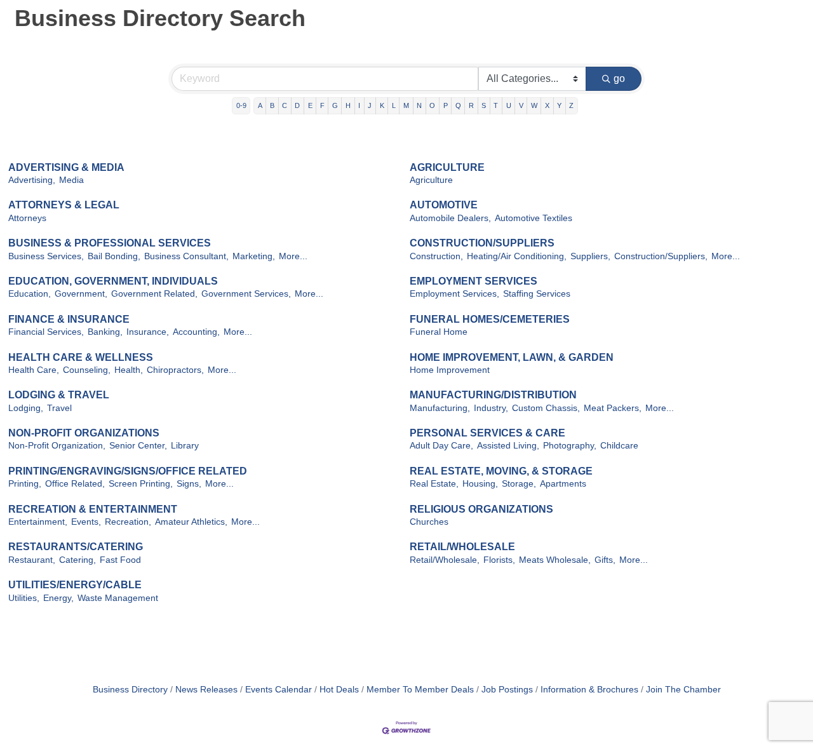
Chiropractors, (175, 370)
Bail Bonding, (114, 256)
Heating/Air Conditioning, (517, 256)
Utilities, (23, 598)
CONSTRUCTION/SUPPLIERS (482, 243)
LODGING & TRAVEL (58, 394)
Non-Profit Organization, (56, 445)
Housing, (480, 484)
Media (71, 180)
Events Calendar (278, 689)
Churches (429, 522)
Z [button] (571, 105)
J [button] (370, 105)
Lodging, (25, 408)
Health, (128, 370)
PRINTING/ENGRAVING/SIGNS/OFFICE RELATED (127, 471)
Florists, (499, 560)
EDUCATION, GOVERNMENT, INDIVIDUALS (113, 281)
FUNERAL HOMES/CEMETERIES (490, 319)
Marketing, (253, 256)
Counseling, (87, 370)
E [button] (310, 105)
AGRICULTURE (447, 167)
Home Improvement (450, 370)
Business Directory (130, 689)
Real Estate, (434, 484)
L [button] (394, 105)
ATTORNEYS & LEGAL (63, 204)
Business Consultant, (186, 256)
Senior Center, (138, 445)
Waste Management (117, 598)
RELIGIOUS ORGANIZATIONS (481, 509)
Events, (86, 522)
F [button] (322, 105)
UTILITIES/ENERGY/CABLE (75, 584)
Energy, (58, 598)
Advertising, (31, 180)
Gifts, (605, 560)
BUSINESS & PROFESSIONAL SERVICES (109, 243)
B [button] (272, 105)
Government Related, (154, 294)
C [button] (284, 105)
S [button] (483, 105)
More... (293, 256)
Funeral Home (438, 332)
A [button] (260, 105)
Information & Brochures (589, 689)
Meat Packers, (613, 408)
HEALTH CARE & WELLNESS (80, 357)
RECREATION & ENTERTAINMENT (92, 509)
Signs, (189, 484)
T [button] (496, 105)
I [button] (359, 105)
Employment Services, (454, 294)
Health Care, (33, 370)
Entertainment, (37, 522)
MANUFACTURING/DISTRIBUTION (493, 394)
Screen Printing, (141, 484)
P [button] (445, 105)
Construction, (436, 256)
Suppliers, (590, 256)
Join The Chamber (683, 689)
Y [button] (559, 105)
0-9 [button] (241, 105)
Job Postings (507, 689)
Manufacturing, (440, 408)
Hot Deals (339, 689)
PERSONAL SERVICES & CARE (487, 433)
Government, (81, 294)
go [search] (619, 78)
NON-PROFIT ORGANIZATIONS (83, 433)
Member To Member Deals (420, 689)
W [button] (534, 105)
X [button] (547, 105)
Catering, (77, 560)
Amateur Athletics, (191, 522)
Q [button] (458, 105)
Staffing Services (536, 294)
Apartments (563, 484)
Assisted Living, (508, 445)
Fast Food (120, 560)
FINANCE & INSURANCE (69, 319)
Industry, (491, 408)
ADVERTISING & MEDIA (66, 167)
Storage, (519, 484)
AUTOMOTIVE (444, 204)
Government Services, (246, 294)
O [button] (432, 105)
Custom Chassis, (546, 408)
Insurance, (147, 332)
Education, (29, 294)
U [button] (508, 105)
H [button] (348, 105)
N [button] (419, 105)
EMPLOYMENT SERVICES (473, 281)
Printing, (24, 484)
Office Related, (75, 484)
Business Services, (46, 256)
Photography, (569, 445)
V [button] (521, 105)
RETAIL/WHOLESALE (462, 546)
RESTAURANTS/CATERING (75, 546)
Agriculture (431, 180)
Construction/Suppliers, (661, 256)
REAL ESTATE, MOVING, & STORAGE (501, 471)
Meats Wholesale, (555, 560)
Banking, (105, 332)
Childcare (619, 445)
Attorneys (27, 218)
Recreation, (128, 522)
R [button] (471, 105)
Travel (59, 408)
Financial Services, (46, 332)
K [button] (382, 105)
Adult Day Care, (441, 445)
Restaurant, (31, 560)
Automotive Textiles (533, 218)
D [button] (297, 105)
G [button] (335, 105)
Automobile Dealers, (450, 218)
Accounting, (196, 332)
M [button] (406, 105)
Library (185, 445)
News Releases (206, 689)
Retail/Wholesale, (445, 560)
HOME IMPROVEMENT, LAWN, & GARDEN (512, 357)
